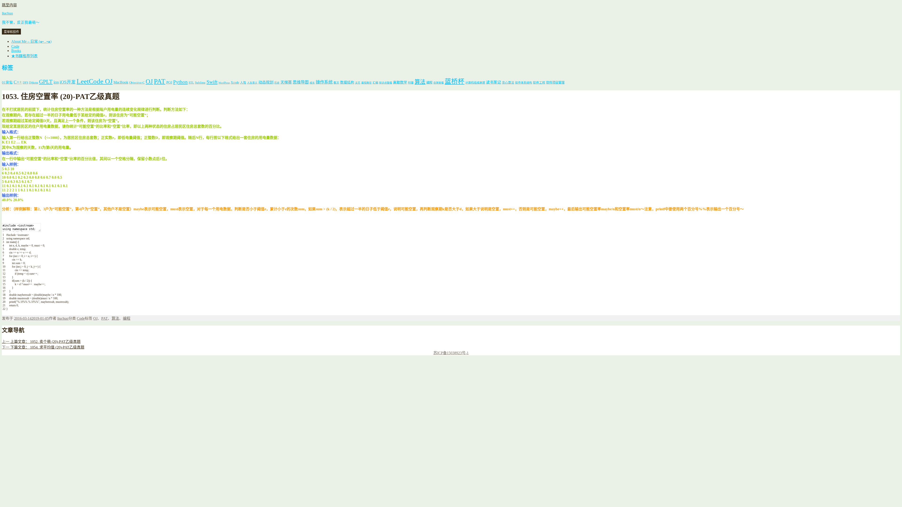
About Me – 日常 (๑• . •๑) (31, 41)
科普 (411, 82)
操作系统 (324, 82)
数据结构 (347, 82)
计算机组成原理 (475, 82)
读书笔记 (493, 82)
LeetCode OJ (95, 81)
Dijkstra (33, 82)
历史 (277, 82)
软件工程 (539, 82)
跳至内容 (9, 5)
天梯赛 (286, 82)
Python (180, 81)
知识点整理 (385, 82)
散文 (336, 82)
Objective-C (137, 82)
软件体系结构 (523, 82)
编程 (429, 82)
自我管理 (438, 82)
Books (16, 51)
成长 (312, 82)
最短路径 (366, 82)
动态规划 (265, 82)
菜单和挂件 (11, 32)
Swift (212, 82)
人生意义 (252, 82)
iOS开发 (68, 82)
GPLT (46, 81)
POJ (169, 82)
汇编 (375, 82)
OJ (149, 81)
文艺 (357, 82)
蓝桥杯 (454, 81)
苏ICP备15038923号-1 (451, 353)
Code (15, 46)
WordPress (224, 82)
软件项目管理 (555, 82)
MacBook (120, 82)
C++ (18, 82)
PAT (159, 81)
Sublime (200, 82)
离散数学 (400, 82)
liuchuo (7, 13)
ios (56, 82)
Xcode (235, 82)
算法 (420, 82)
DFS (25, 82)
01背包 (7, 82)
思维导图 (301, 82)
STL (191, 82)
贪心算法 (508, 82)
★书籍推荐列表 (24, 56)
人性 (243, 82)
